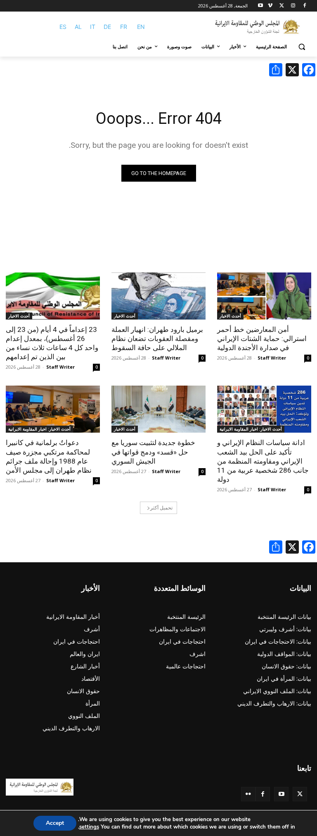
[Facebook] (304, 6)
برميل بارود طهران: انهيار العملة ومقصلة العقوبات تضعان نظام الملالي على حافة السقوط (157, 338)
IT (92, 26)
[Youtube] (260, 6)
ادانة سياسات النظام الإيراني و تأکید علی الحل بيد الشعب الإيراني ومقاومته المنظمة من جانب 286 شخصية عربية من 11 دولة (263, 460)
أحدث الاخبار (230, 316)
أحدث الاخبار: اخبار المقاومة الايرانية (251, 429)
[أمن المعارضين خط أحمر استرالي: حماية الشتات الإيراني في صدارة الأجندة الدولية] (264, 296)
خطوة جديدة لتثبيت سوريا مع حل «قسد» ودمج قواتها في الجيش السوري (153, 451)
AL (78, 26)
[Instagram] (293, 6)
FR (123, 26)
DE (107, 26)
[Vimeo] (270, 6)
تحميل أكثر (161, 507)
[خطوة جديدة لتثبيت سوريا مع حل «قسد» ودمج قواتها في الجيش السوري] (158, 409)
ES (62, 26)
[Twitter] (300, 794)
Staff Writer (272, 358)
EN (141, 26)
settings (89, 827)
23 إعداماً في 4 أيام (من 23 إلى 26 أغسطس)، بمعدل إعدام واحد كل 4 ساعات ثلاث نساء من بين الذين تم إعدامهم (52, 343)
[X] (281, 6)
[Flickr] (248, 794)
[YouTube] (281, 794)
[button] (301, 47)
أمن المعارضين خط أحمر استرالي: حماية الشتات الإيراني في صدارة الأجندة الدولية (262, 338)
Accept (55, 823)
